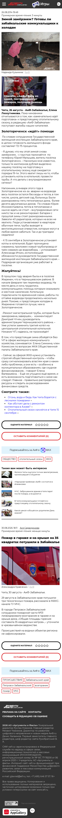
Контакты (34, 712)
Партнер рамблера (28, 803)
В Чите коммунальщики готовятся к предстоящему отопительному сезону (32, 502)
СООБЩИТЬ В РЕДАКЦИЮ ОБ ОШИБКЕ (24, 716)
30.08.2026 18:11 (9, 528)
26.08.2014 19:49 (10, 12)
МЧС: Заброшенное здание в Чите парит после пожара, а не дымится (33, 492)
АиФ (27, 72)
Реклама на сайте (14, 712)
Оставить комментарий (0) (31, 436)
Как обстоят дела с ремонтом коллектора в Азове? (25, 405)
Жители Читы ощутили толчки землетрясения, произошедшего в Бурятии (36, 473)
